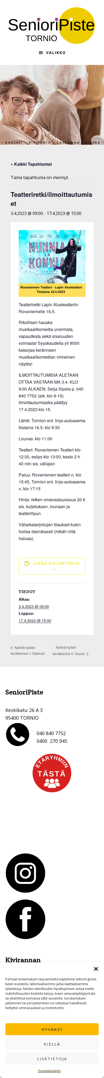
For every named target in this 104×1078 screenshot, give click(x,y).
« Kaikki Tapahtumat (31, 164)
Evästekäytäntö (49, 1071)
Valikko (56, 52)
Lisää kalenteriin (56, 563)
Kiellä (52, 1044)
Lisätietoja (52, 1058)
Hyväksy (52, 1029)
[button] (96, 969)
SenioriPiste (52, 25)
